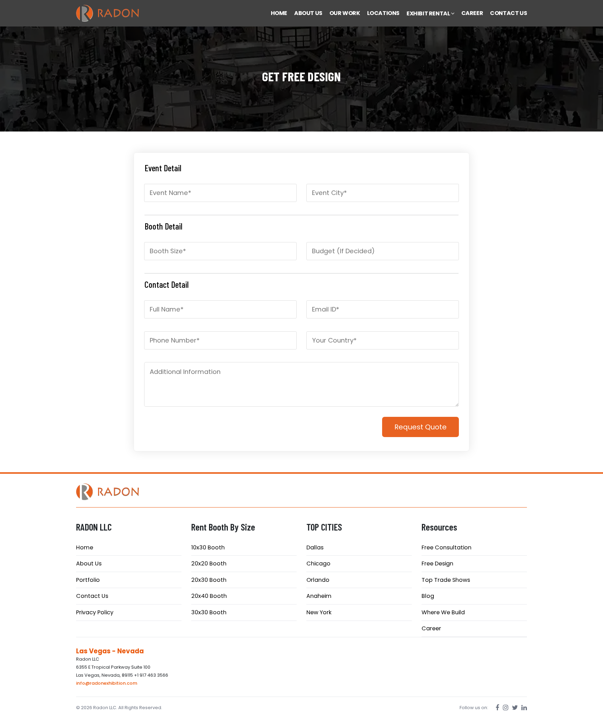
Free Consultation (446, 547)
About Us (89, 563)
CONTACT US (508, 13)
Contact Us (92, 596)
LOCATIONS (383, 13)
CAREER (472, 13)
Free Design (437, 563)
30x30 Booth (208, 612)
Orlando (317, 580)
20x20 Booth (208, 563)
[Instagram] (505, 708)
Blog (428, 596)
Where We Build (443, 612)
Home (84, 547)
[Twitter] (515, 708)
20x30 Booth (208, 580)
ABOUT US (308, 13)
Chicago (318, 563)
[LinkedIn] (524, 708)
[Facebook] (497, 708)
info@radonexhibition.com (106, 683)
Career (431, 628)
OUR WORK (344, 13)
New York (319, 612)
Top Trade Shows (446, 580)
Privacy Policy (94, 612)
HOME (279, 13)
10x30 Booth (208, 547)
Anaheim (319, 596)
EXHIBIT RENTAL (429, 13)
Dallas (314, 547)
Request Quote (420, 427)
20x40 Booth (209, 596)
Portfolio (88, 580)
